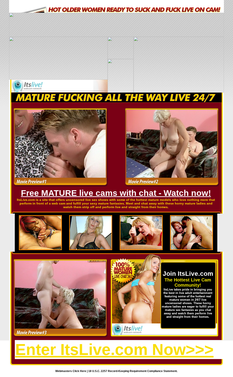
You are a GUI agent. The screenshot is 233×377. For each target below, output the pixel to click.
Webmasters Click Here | (71, 371)
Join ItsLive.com (188, 273)
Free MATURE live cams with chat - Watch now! (116, 193)
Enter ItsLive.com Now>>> (114, 349)
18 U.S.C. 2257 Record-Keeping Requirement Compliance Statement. (132, 371)
